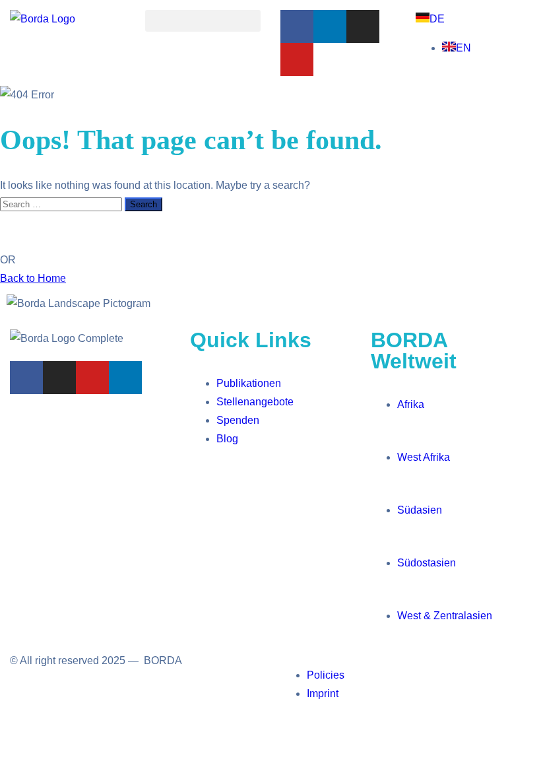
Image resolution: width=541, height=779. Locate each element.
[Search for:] (62, 203)
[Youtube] (296, 59)
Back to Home (33, 278)
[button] (203, 21)
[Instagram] (362, 26)
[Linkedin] (329, 26)
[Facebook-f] (296, 26)
